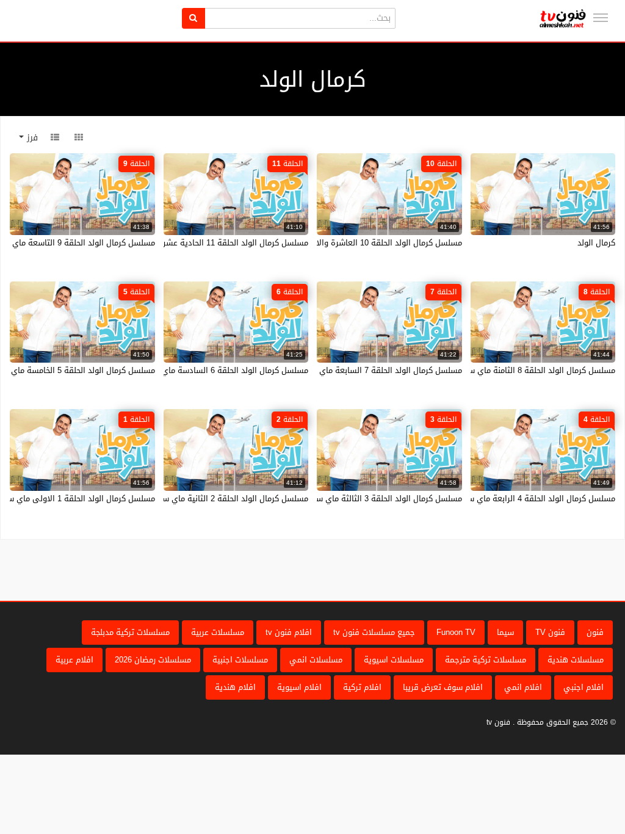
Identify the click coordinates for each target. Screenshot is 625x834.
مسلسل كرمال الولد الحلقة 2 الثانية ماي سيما (230, 498)
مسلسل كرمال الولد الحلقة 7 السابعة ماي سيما (381, 370)
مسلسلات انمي (315, 659)
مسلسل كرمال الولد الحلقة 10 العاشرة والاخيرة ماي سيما (363, 242)
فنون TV (550, 632)
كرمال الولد (596, 242)
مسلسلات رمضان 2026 (153, 659)
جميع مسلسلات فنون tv (374, 632)
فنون (595, 632)
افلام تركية (362, 687)
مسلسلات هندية (575, 659)
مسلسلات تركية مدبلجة (130, 632)
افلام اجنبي (583, 687)
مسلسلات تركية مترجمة (485, 659)
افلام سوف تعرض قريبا (443, 687)
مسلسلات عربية (217, 632)
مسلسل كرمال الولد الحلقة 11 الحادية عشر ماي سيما (218, 242)
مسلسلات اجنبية (240, 659)
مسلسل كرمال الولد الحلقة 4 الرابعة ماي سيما (536, 498)
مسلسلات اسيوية (394, 659)
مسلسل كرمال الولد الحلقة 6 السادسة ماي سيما (225, 370)
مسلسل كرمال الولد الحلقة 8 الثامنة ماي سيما (536, 370)
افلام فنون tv (289, 632)
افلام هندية (235, 687)
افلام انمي (523, 687)
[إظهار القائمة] (601, 18)
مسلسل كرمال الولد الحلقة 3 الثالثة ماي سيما (384, 498)
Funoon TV (455, 632)
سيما (505, 632)
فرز (31, 137)
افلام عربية (74, 659)
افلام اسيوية (299, 687)
